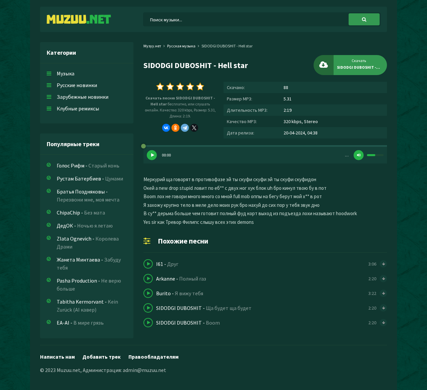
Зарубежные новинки (82, 96)
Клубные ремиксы (78, 108)
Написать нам (57, 356)
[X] (194, 128)
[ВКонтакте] (166, 128)
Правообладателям (153, 356)
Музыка (65, 73)
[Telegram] (185, 128)
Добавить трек (101, 356)
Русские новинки (77, 85)
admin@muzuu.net (144, 370)
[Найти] (364, 19)
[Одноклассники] (175, 128)
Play (152, 155)
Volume (359, 155)
